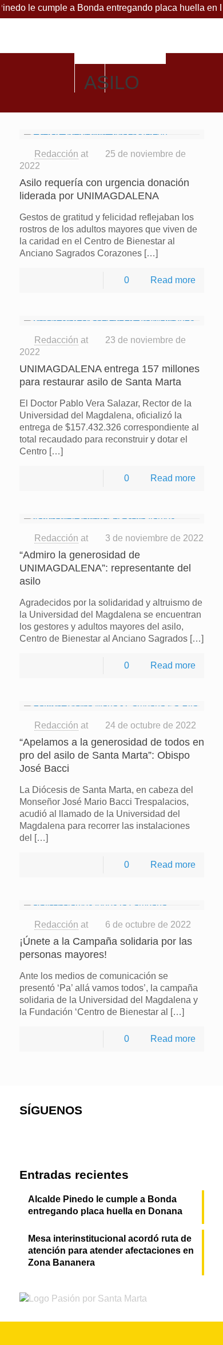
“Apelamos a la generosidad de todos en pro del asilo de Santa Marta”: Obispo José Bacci (111, 755)
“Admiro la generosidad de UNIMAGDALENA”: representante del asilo (105, 568)
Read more (173, 280)
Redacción (56, 154)
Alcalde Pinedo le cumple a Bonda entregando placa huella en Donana (105, 1205)
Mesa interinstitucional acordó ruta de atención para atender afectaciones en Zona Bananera (111, 1250)
